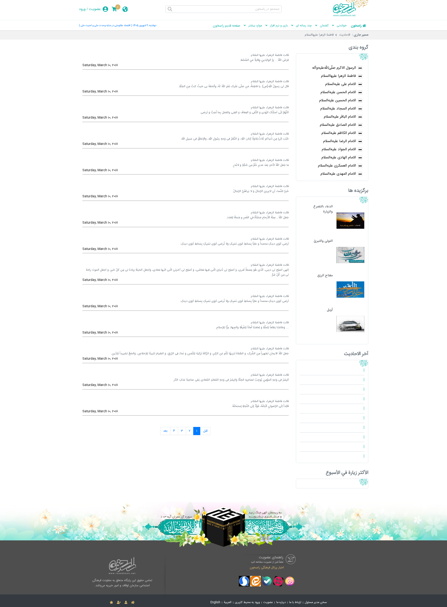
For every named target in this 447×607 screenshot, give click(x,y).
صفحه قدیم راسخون (226, 26)
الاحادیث (344, 35)
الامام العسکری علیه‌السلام (337, 166)
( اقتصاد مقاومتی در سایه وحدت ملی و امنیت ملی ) (105, 25)
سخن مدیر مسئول (316, 602)
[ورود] (126, 602)
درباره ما (281, 602)
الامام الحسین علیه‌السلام (337, 100)
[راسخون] (350, 15)
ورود (82, 9)
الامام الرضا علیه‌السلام (339, 141)
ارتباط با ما (295, 602)
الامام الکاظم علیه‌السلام (339, 133)
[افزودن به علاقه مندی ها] (111, 602)
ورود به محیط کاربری (247, 602)
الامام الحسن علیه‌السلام (338, 92)
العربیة (227, 602)
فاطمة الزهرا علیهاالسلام (319, 35)
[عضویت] (119, 602)
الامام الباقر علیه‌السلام (340, 117)
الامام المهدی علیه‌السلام (338, 174)
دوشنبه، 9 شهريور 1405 (144, 25)
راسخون (356, 26)
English (215, 602)
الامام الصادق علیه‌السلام (338, 125)
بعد (165, 430)
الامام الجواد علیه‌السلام (339, 149)
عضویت (95, 9)
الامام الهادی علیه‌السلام (339, 157)
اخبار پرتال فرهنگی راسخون (267, 567)
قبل (205, 430)
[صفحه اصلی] (132, 602)
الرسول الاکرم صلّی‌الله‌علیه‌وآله (334, 68)
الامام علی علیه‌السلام (340, 84)
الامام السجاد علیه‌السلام (338, 109)
